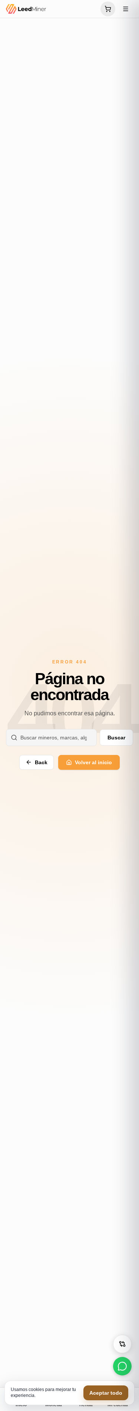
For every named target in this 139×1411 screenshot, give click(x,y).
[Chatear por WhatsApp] (122, 1366)
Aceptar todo (105, 1393)
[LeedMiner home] (51, 9)
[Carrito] (107, 8)
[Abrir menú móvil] (125, 8)
